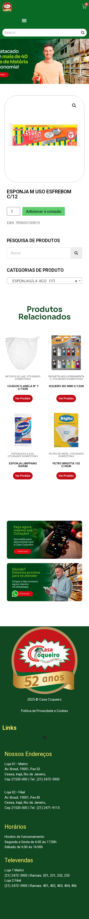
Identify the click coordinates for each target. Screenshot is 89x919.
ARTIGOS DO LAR (15, 376)
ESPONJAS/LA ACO (22, 453)
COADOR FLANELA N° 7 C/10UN (22, 388)
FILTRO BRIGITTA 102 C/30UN (66, 465)
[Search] (83, 32)
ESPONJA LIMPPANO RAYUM (23, 465)
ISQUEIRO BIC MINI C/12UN (66, 386)
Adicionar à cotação (43, 211)
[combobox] (44, 280)
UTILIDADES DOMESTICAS (28, 378)
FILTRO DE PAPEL (59, 453)
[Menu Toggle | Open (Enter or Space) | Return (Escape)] (44, 737)
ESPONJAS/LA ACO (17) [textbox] (43, 281)
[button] (24, 20)
